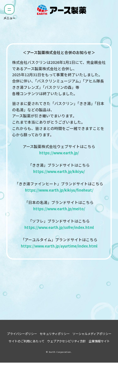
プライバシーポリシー (22, 333)
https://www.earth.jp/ (59, 152)
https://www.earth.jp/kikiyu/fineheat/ (59, 190)
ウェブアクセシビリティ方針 (66, 341)
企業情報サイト (99, 341)
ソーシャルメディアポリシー (91, 333)
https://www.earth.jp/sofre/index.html (59, 227)
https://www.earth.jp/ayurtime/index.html (59, 246)
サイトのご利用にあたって (26, 341)
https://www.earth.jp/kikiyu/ (59, 171)
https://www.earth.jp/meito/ (59, 208)
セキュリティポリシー (55, 333)
